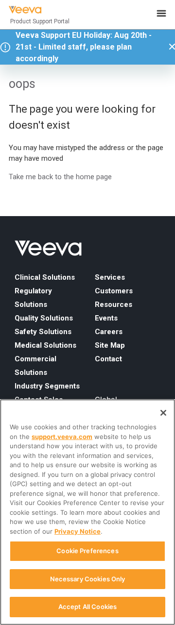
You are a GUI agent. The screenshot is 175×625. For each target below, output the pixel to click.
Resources (113, 304)
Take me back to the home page (60, 176)
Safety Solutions (43, 331)
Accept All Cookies (87, 606)
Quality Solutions (44, 318)
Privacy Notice (77, 531)
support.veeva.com (62, 436)
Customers (114, 291)
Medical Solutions (45, 345)
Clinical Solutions (45, 277)
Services (110, 277)
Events (106, 318)
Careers (108, 331)
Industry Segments (47, 386)
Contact (108, 359)
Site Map (110, 345)
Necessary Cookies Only (87, 579)
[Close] (163, 412)
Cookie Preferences (87, 551)
